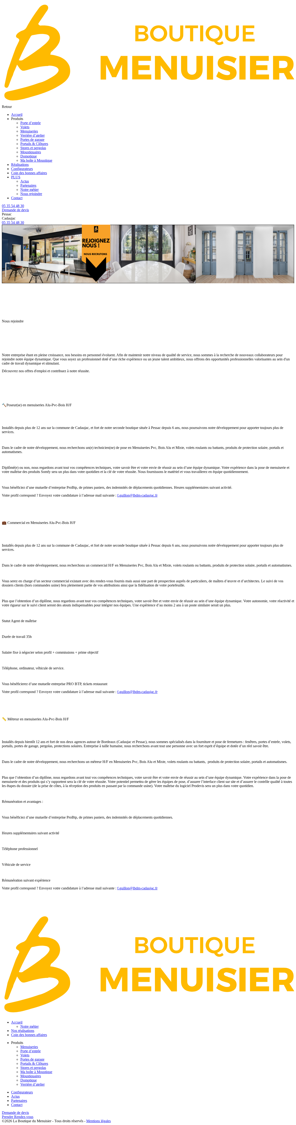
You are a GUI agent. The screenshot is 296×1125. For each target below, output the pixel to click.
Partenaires (28, 185)
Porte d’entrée (30, 123)
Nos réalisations (22, 1031)
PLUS (15, 177)
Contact (16, 198)
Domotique (28, 156)
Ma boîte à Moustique (36, 160)
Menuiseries (29, 131)
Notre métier (29, 190)
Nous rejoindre (31, 194)
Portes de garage (32, 140)
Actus (24, 181)
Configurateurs (22, 169)
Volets (24, 127)
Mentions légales (98, 1121)
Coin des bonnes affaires (29, 173)
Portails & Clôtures (34, 144)
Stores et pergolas (33, 148)
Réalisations (20, 165)
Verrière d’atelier (32, 135)
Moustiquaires (30, 152)
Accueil (16, 115)
